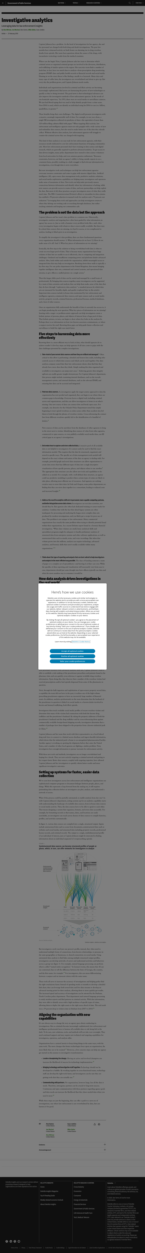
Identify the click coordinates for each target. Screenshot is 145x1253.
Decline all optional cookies (72, 656)
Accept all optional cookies (72, 651)
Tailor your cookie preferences (72, 661)
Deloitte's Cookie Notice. (81, 642)
